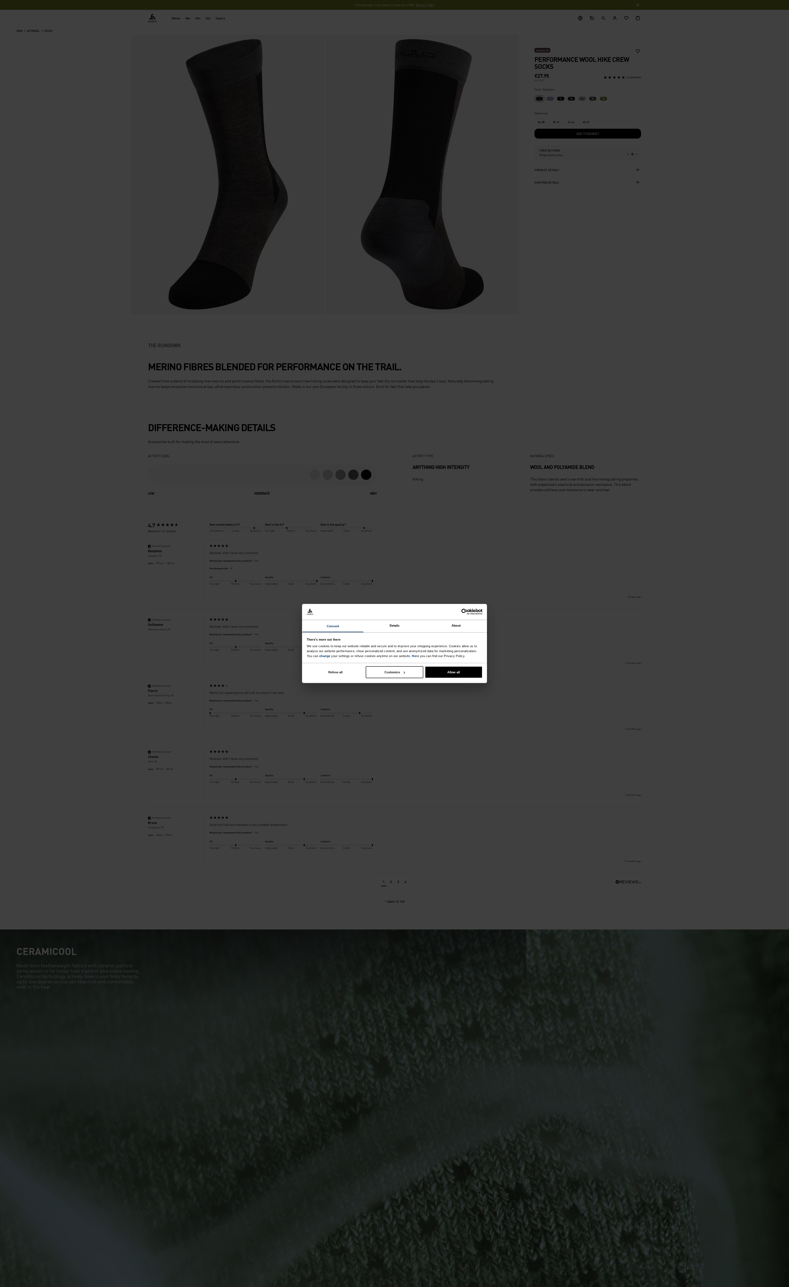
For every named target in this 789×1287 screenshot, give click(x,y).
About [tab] (456, 625)
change (324, 655)
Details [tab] (395, 625)
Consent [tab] (333, 626)
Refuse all (335, 672)
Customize (392, 672)
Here (415, 655)
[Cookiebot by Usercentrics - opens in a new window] (464, 612)
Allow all (453, 672)
